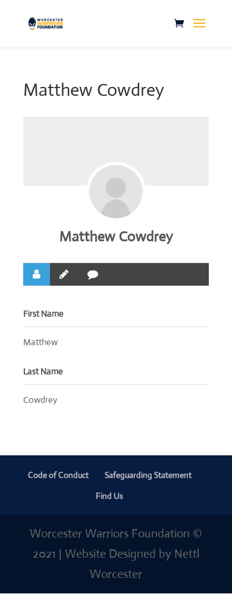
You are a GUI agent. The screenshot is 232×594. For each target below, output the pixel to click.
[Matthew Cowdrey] (116, 191)
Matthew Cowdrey (116, 236)
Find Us (109, 495)
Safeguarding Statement (148, 475)
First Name (43, 313)
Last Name (43, 371)
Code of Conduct (58, 475)
